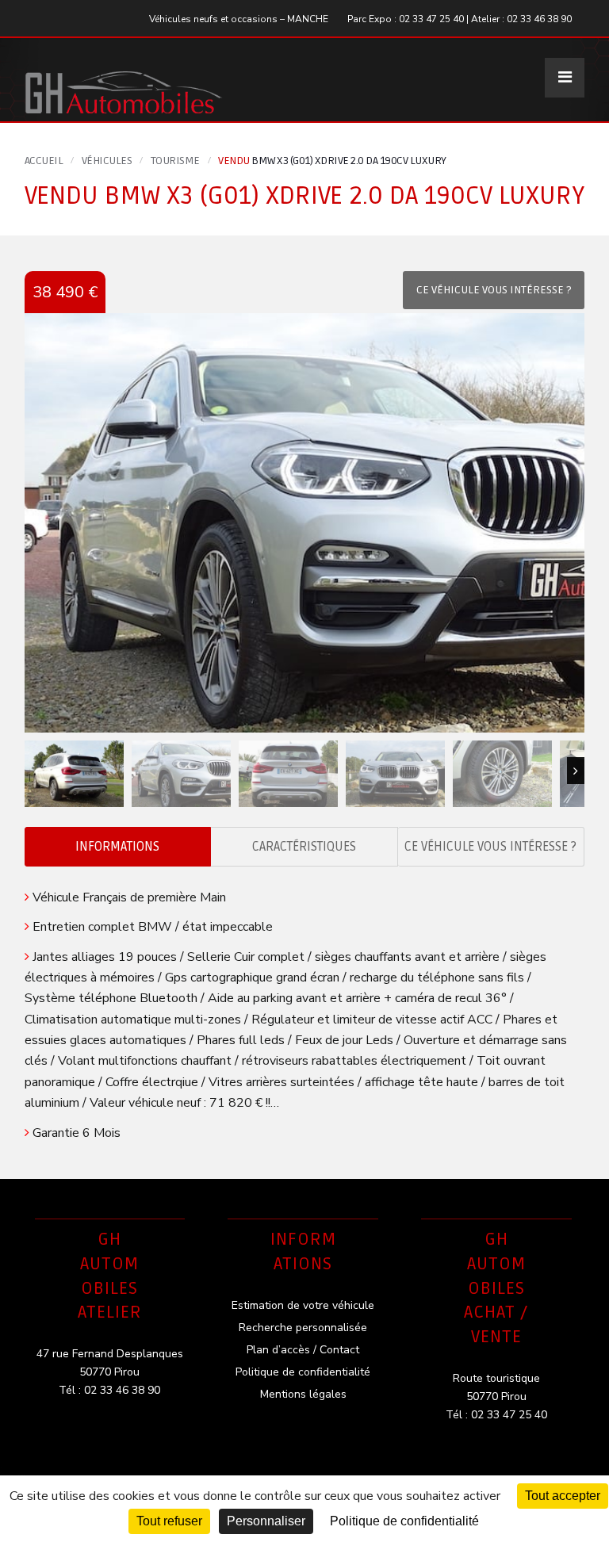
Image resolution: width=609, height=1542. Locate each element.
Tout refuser (169, 1521)
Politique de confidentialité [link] (404, 1521)
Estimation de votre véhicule (303, 1305)
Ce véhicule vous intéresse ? (490, 847)
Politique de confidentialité (303, 1371)
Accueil (44, 160)
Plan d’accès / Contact (303, 1349)
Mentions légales (303, 1394)
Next (575, 770)
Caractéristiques (304, 847)
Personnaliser (266, 1521)
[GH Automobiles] (124, 79)
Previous (33, 770)
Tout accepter (562, 1495)
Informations (117, 847)
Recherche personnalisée (303, 1327)
